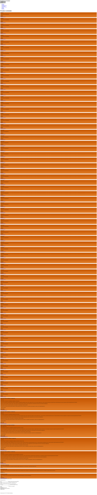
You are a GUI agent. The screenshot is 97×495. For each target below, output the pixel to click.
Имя (0, 481)
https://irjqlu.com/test (2, 134)
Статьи (3, 7)
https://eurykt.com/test (3, 22)
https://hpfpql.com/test (3, 251)
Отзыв (1, 486)
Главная (3, 4)
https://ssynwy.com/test (3, 290)
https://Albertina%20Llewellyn (4, 436)
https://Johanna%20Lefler (3, 423)
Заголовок (1, 484)
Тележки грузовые (4, 5)
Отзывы (3, 8)
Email (1, 482)
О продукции (3, 6)
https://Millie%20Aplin (3, 463)
